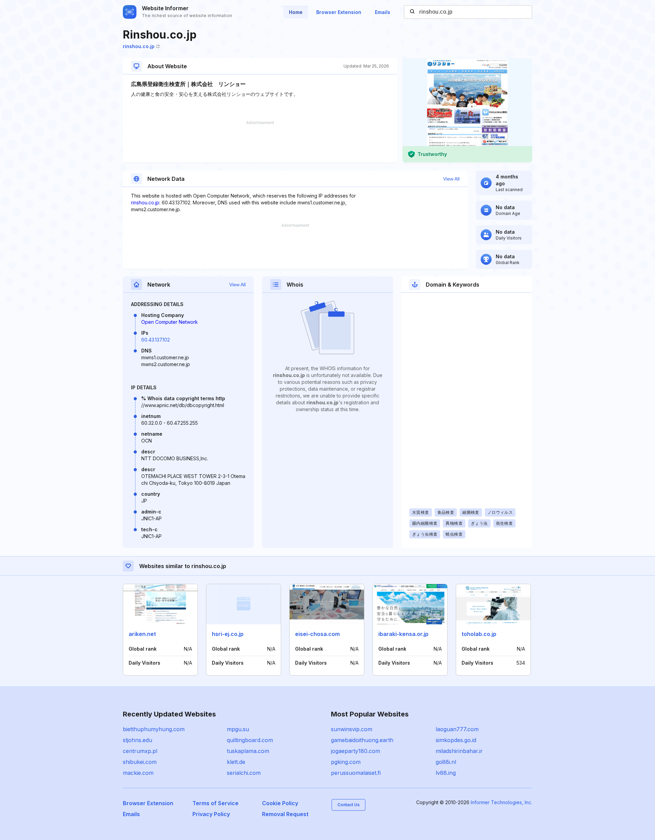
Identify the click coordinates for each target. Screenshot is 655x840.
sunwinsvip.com (351, 729)
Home (296, 12)
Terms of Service (215, 803)
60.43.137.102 (155, 340)
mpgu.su (238, 729)
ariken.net (142, 634)
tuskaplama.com (248, 751)
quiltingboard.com (250, 740)
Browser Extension (338, 12)
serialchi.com (244, 772)
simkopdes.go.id (456, 740)
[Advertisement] (260, 141)
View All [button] (451, 179)
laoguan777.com (457, 729)
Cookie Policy (280, 803)
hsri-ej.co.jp (228, 634)
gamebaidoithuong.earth (362, 740)
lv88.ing (446, 772)
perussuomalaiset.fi (356, 772)
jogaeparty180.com (355, 751)
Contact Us (348, 804)
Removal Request (285, 814)
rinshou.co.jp (139, 46)
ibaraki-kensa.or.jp (403, 634)
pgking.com (346, 761)
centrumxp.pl (140, 751)
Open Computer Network (169, 322)
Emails (382, 12)
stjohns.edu (137, 740)
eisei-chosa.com (317, 634)
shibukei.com (140, 761)
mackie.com (138, 772)
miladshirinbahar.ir (459, 751)
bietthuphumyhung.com (154, 729)
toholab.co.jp (479, 634)
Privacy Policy (211, 814)
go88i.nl (446, 761)
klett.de (236, 761)
